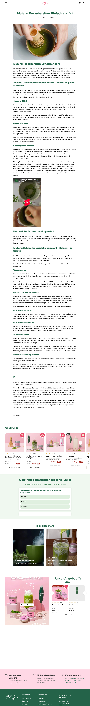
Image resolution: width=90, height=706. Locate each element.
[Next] (80, 443)
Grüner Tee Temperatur (24, 560)
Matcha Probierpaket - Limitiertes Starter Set (13, 457)
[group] (45, 451)
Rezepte (25, 704)
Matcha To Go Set (72, 456)
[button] (80, 3)
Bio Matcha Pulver (58, 605)
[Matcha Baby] (45, 3)
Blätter (23, 502)
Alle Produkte (26, 698)
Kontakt (41, 698)
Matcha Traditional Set (54, 456)
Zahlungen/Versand (45, 704)
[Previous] (52, 593)
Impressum (42, 701)
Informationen (43, 695)
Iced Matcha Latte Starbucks (60, 560)
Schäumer (73, 605)
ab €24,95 (55, 611)
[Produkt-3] (27, 601)
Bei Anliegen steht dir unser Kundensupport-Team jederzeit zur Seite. (74, 680)
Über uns (25, 701)
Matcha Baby (26, 695)
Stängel (24, 506)
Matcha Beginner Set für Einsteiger (34, 457)
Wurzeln (24, 497)
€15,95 (71, 611)
